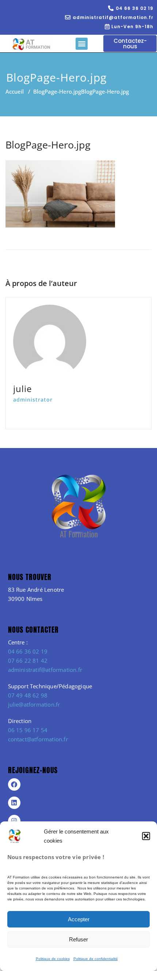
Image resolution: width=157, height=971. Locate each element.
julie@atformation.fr (34, 704)
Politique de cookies (53, 959)
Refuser (78, 939)
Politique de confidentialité (95, 959)
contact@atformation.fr (38, 739)
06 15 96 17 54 (28, 730)
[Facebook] (14, 784)
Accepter (78, 919)
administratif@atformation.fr (45, 669)
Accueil (14, 91)
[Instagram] (14, 821)
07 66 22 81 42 (28, 660)
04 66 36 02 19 (28, 651)
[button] (146, 836)
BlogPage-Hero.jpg (57, 91)
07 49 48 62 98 (28, 695)
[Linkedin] (14, 803)
